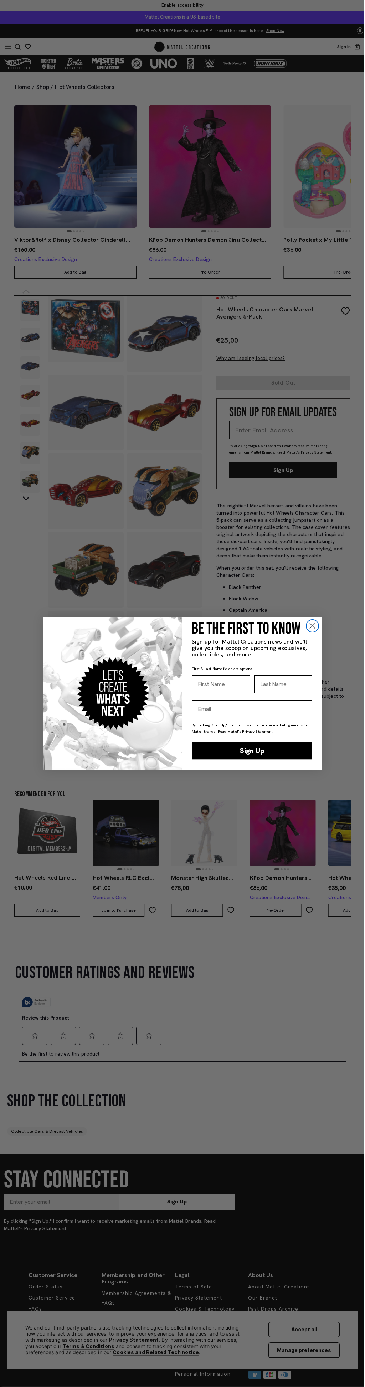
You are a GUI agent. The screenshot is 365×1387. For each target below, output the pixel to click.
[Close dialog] (312, 626)
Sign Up (252, 750)
